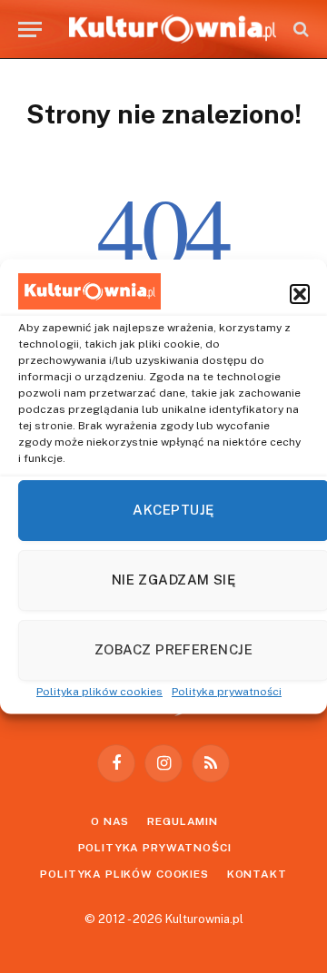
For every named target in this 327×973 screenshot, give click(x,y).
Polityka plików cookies (99, 690)
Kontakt (257, 874)
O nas (110, 821)
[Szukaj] (299, 29)
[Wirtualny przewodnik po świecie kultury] (172, 29)
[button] (300, 293)
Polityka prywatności (227, 690)
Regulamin (182, 821)
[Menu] (30, 29)
